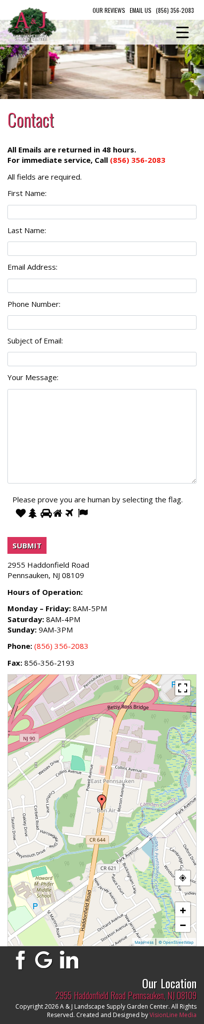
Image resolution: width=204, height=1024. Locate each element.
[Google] (44, 959)
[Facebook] (19, 959)
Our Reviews (109, 10)
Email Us (141, 10)
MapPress (144, 942)
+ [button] (183, 909)
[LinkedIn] (69, 959)
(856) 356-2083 (175, 10)
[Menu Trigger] (182, 32)
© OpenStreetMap (176, 942)
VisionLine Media (173, 1015)
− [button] (183, 924)
